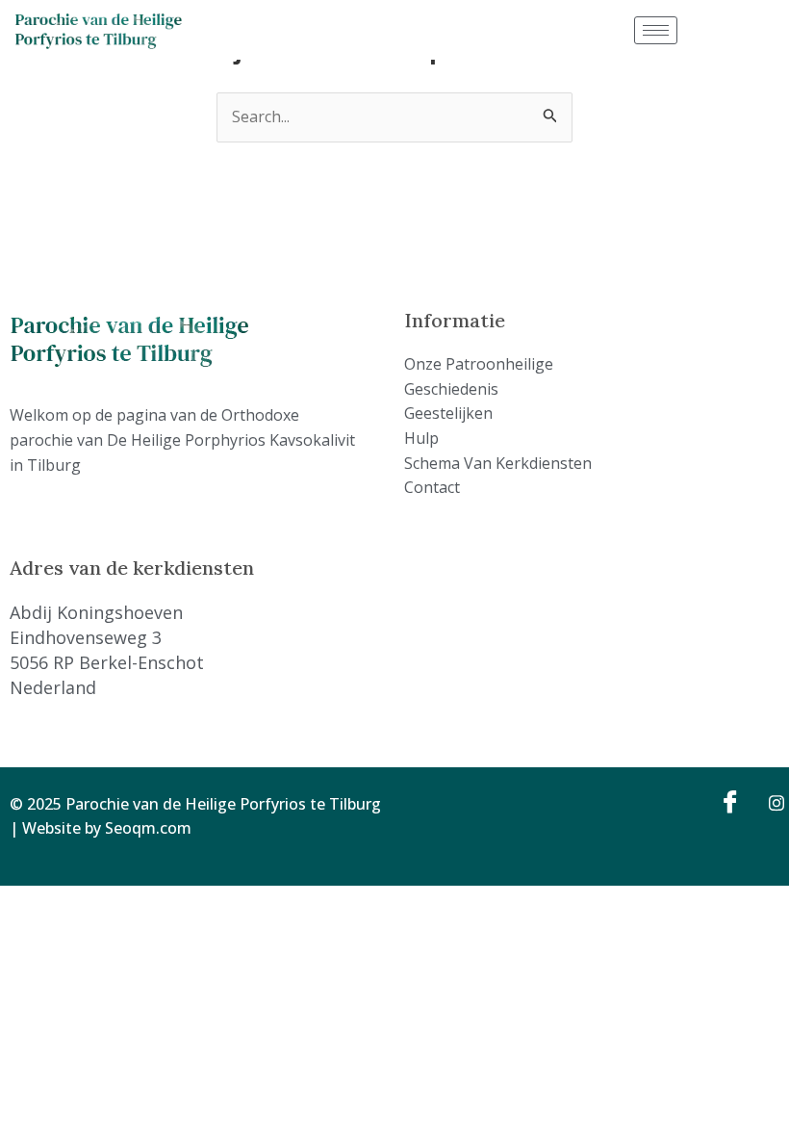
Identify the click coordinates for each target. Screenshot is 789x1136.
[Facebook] (727, 801)
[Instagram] (769, 801)
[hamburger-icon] (655, 30)
